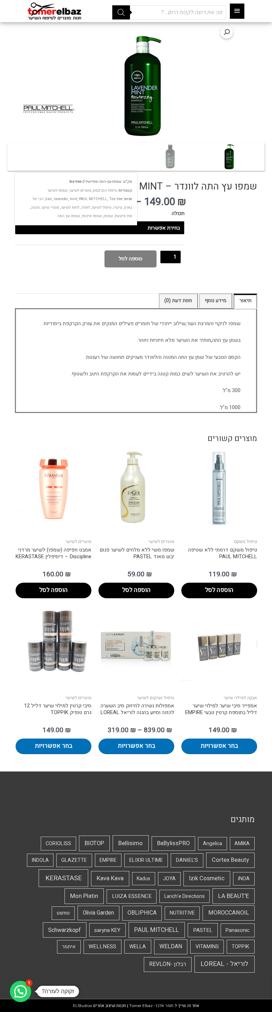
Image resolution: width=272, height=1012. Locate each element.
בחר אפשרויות (219, 745)
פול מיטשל (123, 216)
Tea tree (116, 199)
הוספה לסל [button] (219, 590)
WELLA (137, 946)
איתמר (69, 946)
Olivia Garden (98, 913)
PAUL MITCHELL (93, 199)
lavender (61, 199)
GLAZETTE (74, 860)
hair (48, 199)
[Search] (121, 12)
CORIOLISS (58, 843)
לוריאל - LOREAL (224, 964)
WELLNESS (102, 946)
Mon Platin (84, 896)
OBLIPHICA (142, 913)
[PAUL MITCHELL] (48, 109)
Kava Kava (110, 878)
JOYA (169, 878)
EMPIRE (108, 860)
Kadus (143, 878)
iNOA (244, 878)
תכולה (178, 213)
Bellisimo (130, 843)
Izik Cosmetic (207, 878)
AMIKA (242, 843)
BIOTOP (94, 843)
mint (73, 199)
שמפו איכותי (92, 216)
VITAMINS (207, 946)
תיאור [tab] (245, 300)
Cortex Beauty (230, 860)
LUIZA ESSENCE (132, 896)
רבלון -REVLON (167, 964)
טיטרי (117, 207)
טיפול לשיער (102, 207)
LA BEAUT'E (233, 896)
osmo (63, 913)
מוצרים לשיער (80, 190)
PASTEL (202, 930)
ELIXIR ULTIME (146, 860)
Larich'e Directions (184, 896)
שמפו (108, 216)
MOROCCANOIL (228, 913)
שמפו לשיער (57, 190)
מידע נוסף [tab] (215, 300)
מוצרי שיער (50, 207)
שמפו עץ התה (68, 216)
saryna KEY (107, 930)
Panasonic (238, 930)
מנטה (35, 207)
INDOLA (40, 860)
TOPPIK (240, 946)
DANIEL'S (187, 860)
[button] (226, 32)
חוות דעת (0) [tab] (178, 300)
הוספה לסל (130, 258)
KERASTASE (63, 878)
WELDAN (170, 946)
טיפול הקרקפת (105, 190)
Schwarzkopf (64, 930)
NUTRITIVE (182, 913)
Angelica (212, 843)
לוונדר (85, 207)
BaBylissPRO (173, 843)
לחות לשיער (70, 207)
